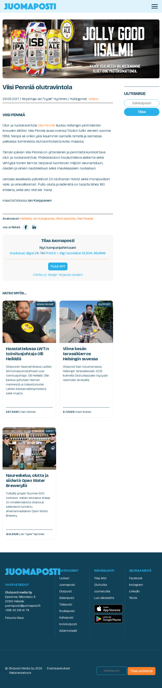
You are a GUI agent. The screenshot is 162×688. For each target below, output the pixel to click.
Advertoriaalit (68, 631)
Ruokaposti (67, 611)
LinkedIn (134, 591)
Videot (93, 99)
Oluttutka (100, 585)
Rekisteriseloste (20, 673)
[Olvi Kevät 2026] (81, 48)
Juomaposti (67, 585)
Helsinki (25, 218)
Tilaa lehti (100, 578)
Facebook (135, 578)
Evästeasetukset (58, 668)
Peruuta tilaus (14, 618)
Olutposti (65, 591)
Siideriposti (66, 598)
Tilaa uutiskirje (141, 671)
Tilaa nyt (57, 266)
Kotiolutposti (68, 624)
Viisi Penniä (46, 125)
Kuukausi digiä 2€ (24, 253)
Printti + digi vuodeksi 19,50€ (76, 253)
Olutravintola (66, 218)
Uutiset (64, 578)
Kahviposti (66, 617)
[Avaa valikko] (154, 6)
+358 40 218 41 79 (17, 610)
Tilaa (142, 112)
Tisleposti (65, 604)
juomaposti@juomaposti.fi (22, 606)
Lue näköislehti (104, 598)
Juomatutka (102, 591)
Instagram (136, 585)
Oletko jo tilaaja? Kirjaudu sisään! (57, 274)
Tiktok (133, 598)
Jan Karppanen (44, 218)
